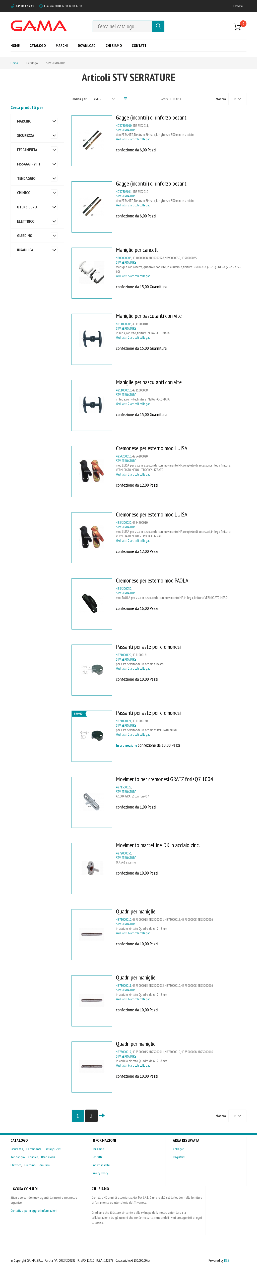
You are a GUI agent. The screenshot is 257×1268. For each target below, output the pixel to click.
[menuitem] (17, 45)
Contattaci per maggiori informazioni (34, 1210)
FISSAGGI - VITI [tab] (28, 163)
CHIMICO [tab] (23, 192)
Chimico (33, 1157)
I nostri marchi (101, 1165)
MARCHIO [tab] (24, 121)
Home (14, 63)
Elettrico (16, 1165)
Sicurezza (17, 1149)
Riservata (238, 6)
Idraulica (44, 1165)
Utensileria (48, 1157)
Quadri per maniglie (136, 911)
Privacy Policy (100, 1173)
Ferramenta (33, 1149)
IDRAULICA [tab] (25, 249)
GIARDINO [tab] (24, 235)
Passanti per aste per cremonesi (148, 647)
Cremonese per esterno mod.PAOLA (152, 580)
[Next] (102, 1116)
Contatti (97, 1157)
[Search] (158, 26)
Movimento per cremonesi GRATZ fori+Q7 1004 (164, 779)
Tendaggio (18, 1157)
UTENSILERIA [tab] (27, 206)
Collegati (178, 1149)
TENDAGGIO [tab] (26, 178)
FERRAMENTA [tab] (27, 149)
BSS (226, 1260)
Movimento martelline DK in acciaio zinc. (158, 845)
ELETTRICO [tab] (25, 221)
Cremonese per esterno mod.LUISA (151, 448)
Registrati (179, 1157)
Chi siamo (98, 1149)
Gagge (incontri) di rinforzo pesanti (151, 117)
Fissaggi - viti (53, 1149)
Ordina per (79, 99)
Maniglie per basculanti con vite (149, 316)
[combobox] (123, 26)
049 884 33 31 (25, 6)
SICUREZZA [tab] (25, 135)
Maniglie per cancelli (137, 250)
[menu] (81, 45)
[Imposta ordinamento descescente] (125, 99)
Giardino (29, 1165)
